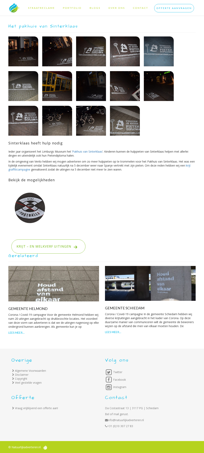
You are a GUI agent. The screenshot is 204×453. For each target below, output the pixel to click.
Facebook (119, 379)
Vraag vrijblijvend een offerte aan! (36, 408)
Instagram (119, 387)
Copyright (21, 378)
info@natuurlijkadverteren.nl (126, 420)
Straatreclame (41, 7)
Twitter (117, 372)
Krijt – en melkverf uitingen (50, 246)
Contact (140, 7)
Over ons (116, 7)
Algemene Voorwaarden (30, 371)
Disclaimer (21, 375)
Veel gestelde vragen (28, 382)
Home (15, 7)
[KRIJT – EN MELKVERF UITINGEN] (54, 236)
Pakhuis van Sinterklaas (87, 151)
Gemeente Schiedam (124, 308)
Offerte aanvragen (174, 8)
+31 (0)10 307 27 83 (120, 426)
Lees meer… (16, 332)
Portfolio (72, 7)
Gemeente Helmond (28, 308)
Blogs (95, 7)
